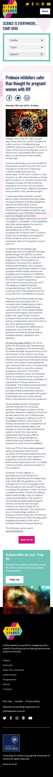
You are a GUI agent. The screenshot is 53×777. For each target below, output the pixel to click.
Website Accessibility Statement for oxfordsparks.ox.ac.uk (21, 709)
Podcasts (8, 665)
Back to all (27, 539)
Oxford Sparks (10, 5)
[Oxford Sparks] (13, 643)
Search (41, 54)
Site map (7, 701)
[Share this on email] (27, 98)
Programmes (9, 679)
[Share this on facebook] (9, 98)
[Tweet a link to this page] (18, 98)
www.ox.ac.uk (10, 764)
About (6, 684)
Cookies (19, 701)
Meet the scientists (13, 670)
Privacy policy (33, 701)
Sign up (14, 579)
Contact (7, 689)
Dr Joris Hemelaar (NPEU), (19, 343)
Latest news (9, 675)
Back (45, 11)
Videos (6, 660)
